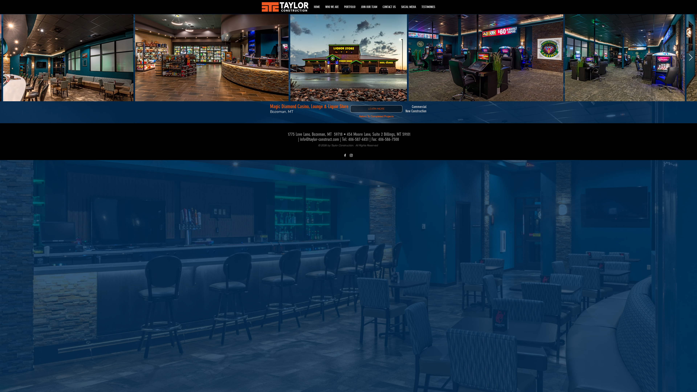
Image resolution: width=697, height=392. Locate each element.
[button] (428, 7)
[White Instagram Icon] (351, 155)
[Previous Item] (6, 57)
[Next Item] (691, 57)
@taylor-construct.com (322, 139)
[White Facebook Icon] (345, 155)
